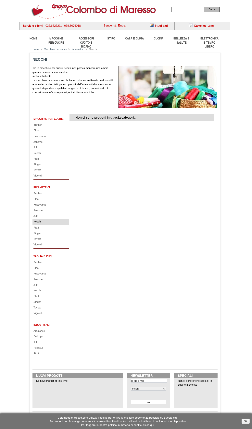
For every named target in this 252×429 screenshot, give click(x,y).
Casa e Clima (134, 38)
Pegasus (38, 347)
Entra (121, 25)
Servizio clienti (33, 25)
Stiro (111, 38)
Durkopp (38, 336)
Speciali (185, 375)
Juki (35, 147)
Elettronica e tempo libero (209, 42)
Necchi (37, 153)
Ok (245, 421)
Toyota (37, 169)
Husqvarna (39, 136)
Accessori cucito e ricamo (86, 42)
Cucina (158, 38)
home (33, 38)
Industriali (41, 324)
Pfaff (36, 158)
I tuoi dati (161, 25)
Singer (37, 164)
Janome (38, 141)
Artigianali (39, 330)
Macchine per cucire (56, 40)
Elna (36, 130)
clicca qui (148, 424)
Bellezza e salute (181, 40)
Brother (37, 124)
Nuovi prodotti (49, 375)
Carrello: (200, 25)
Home (35, 49)
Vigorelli (38, 175)
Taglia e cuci (42, 256)
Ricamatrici (41, 187)
